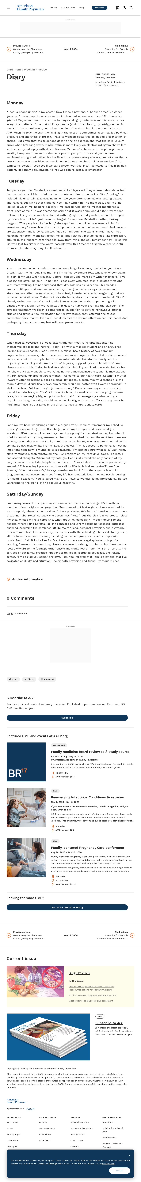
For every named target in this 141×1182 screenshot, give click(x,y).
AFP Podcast (109, 1137)
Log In (10, 613)
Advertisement (70, 20)
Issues (53, 7)
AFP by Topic (68, 7)
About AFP (108, 1122)
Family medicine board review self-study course (90, 752)
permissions (75, 1084)
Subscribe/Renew (79, 1122)
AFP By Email (77, 1134)
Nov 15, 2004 (71, 49)
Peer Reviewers (47, 1128)
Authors (43, 1122)
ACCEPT (120, 1170)
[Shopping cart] (117, 8)
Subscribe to (109, 1023)
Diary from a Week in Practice (27, 69)
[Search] (131, 8)
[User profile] (124, 8)
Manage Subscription (81, 1128)
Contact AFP (77, 1140)
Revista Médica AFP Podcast (112, 1145)
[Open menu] (8, 8)
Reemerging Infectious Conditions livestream (87, 797)
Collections (12, 1140)
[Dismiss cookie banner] (129, 1155)
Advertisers (45, 1140)
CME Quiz (12, 1146)
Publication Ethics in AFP (113, 1130)
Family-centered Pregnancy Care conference (87, 848)
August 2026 (79, 973)
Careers (74, 1146)
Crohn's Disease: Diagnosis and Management (93, 995)
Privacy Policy (108, 1164)
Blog (81, 7)
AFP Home (12, 1122)
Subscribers (45, 1134)
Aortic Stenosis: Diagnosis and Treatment (91, 1000)
